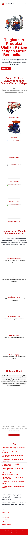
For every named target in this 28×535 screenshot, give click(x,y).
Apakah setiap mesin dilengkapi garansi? (13, 486)
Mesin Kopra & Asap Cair (14, 221)
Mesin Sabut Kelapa (14, 117)
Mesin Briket (14, 137)
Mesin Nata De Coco (14, 157)
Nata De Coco (5, 517)
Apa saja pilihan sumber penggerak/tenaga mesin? (10, 473)
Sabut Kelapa (5, 512)
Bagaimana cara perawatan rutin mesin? (13, 482)
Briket (3, 515)
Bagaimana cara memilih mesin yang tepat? (13, 460)
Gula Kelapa (5, 519)
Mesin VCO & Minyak (14, 201)
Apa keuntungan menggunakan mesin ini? (12, 455)
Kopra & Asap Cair (6, 524)
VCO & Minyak (5, 522)
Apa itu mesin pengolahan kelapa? (14, 447)
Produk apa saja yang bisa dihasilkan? (11, 451)
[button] (14, 447)
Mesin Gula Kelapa (14, 181)
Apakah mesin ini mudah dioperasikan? (10, 464)
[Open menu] (25, 4)
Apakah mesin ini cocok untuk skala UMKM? (12, 478)
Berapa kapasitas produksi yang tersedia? (13, 469)
